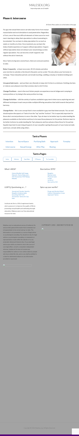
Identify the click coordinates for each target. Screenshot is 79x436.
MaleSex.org (39, 5)
